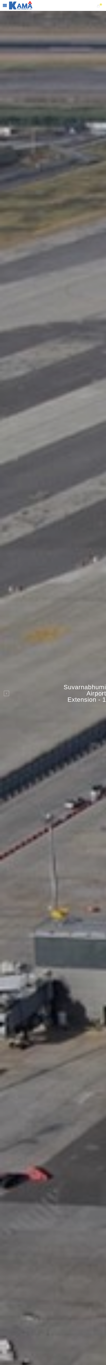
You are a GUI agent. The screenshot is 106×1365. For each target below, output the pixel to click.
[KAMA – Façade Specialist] (53, 5)
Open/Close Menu (5, 5)
